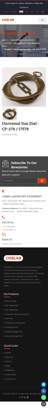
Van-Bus (9, 318)
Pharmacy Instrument (15, 323)
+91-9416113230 (8, 226)
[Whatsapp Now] (43, 397)
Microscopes (11, 301)
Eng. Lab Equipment (14, 336)
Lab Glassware (11, 310)
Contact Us (24, 7)
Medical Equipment (14, 331)
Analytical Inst (11, 327)
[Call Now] (43, 384)
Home (7, 3)
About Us (14, 3)
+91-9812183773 (9, 230)
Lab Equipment (12, 305)
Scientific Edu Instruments (22, 40)
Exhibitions (29, 3)
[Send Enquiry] (43, 403)
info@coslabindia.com (12, 244)
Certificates (38, 3)
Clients (21, 3)
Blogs (7, 365)
